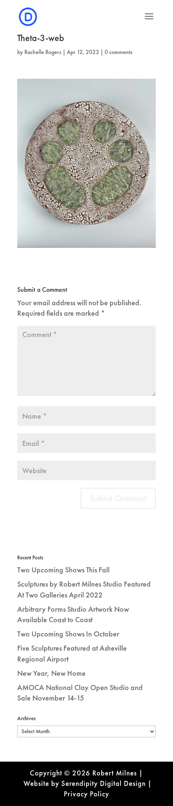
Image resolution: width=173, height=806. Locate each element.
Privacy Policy (86, 793)
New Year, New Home (51, 673)
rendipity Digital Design (107, 783)
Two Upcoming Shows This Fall (63, 569)
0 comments (118, 52)
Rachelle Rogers (42, 52)
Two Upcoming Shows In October (68, 634)
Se (65, 783)
